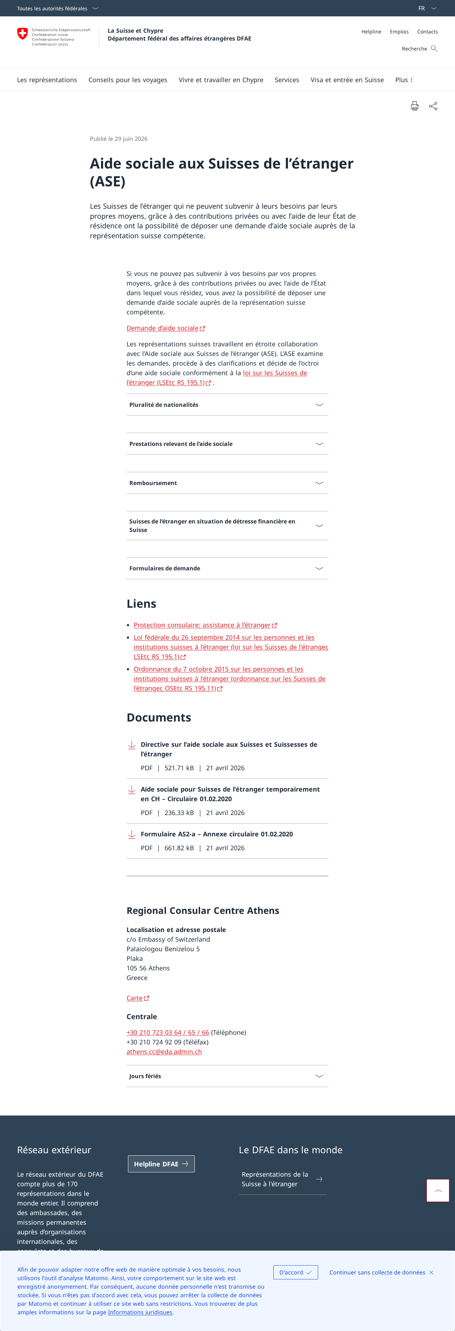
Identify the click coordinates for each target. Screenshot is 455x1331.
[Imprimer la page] (414, 105)
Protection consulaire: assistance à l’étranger (202, 625)
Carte (135, 998)
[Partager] (433, 106)
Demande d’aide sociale (162, 328)
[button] (47, 79)
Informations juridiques (140, 1312)
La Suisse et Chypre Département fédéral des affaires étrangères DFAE (179, 34)
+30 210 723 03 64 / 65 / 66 (168, 1032)
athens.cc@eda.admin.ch (164, 1051)
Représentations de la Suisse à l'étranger (275, 1179)
